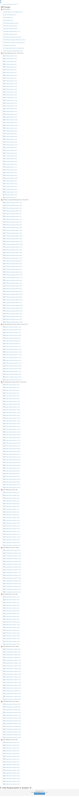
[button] (0, 1)
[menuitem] (0, 2)
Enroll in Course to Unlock (39, 793)
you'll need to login (44, 792)
